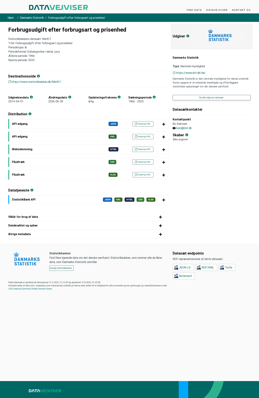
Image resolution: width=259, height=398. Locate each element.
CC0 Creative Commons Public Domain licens (30, 288)
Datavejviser (217, 9)
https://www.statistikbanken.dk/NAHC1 (36, 81)
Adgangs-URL (144, 123)
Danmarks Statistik (32, 17)
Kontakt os (241, 9)
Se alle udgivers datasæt (211, 97)
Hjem (11, 17)
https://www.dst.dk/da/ (191, 72)
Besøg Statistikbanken (61, 268)
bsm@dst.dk (184, 128)
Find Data (194, 9)
